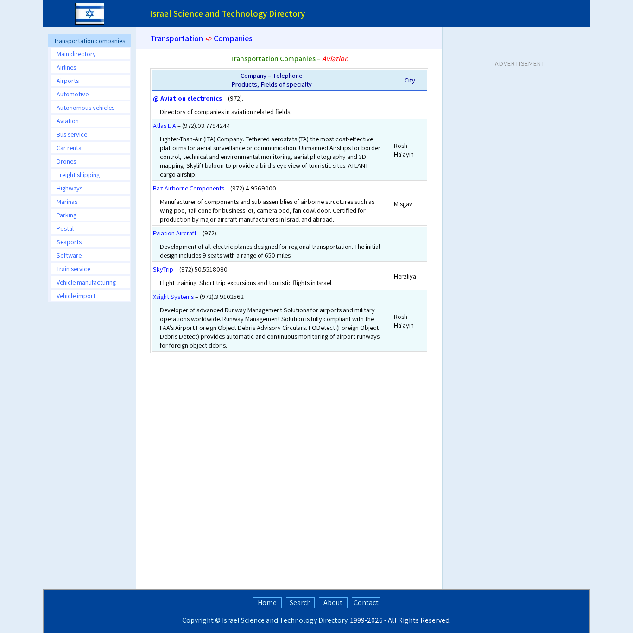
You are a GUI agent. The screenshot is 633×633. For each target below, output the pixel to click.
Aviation (68, 120)
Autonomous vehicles (85, 107)
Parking (66, 214)
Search (300, 603)
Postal (65, 228)
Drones (66, 161)
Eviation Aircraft (174, 232)
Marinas (67, 201)
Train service (73, 268)
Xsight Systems (173, 296)
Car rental (70, 147)
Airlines (66, 67)
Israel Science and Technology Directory (285, 620)
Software (69, 255)
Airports (68, 80)
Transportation (176, 38)
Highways (69, 188)
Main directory (76, 53)
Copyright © (201, 620)
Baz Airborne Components (188, 188)
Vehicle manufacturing (86, 282)
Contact (366, 603)
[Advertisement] (89, 448)
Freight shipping (78, 174)
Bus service (72, 134)
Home (267, 603)
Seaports (69, 241)
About (332, 603)
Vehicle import (76, 295)
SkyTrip (163, 269)
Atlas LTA (164, 125)
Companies (233, 38)
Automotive (73, 93)
